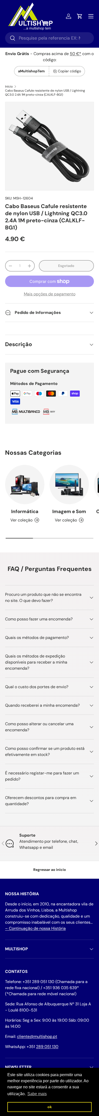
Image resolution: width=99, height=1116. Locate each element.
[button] (79, 16)
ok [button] (49, 1107)
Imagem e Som (69, 511)
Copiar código (69, 71)
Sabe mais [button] (37, 1094)
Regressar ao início (49, 869)
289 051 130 (47, 1046)
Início (9, 86)
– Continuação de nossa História (35, 928)
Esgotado (66, 265)
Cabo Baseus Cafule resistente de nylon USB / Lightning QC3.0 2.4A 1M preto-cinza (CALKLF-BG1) (45, 93)
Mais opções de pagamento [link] (49, 294)
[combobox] (49, 38)
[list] (49, 146)
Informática (24, 511)
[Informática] (24, 484)
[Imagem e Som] (69, 484)
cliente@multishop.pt (37, 1036)
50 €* (75, 53)
